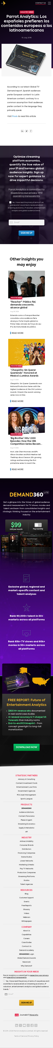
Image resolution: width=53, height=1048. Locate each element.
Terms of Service (20, 1036)
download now (26, 747)
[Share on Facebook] (31, 131)
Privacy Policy (33, 1036)
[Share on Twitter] (26, 131)
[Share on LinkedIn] (22, 131)
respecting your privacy (24, 193)
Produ (14, 116)
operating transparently (26, 196)
